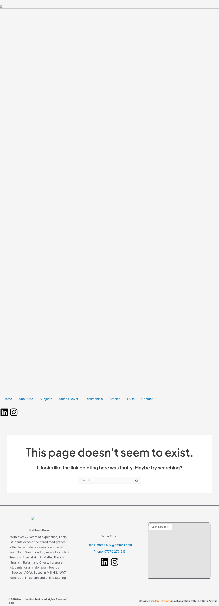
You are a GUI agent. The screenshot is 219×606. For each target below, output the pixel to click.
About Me (26, 399)
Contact (147, 399)
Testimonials (94, 399)
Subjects (46, 399)
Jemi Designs (162, 600)
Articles (115, 399)
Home (7, 399)
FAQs (130, 399)
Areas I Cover (68, 399)
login (11, 602)
